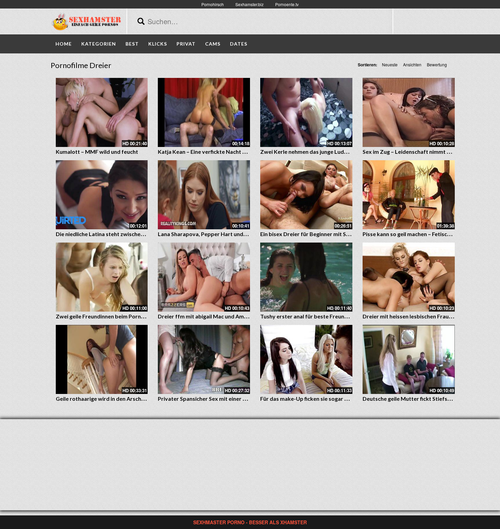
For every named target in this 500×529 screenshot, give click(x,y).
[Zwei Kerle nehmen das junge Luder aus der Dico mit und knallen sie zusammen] (306, 112)
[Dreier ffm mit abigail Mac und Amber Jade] (204, 277)
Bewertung (437, 64)
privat (186, 44)
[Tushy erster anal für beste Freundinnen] (306, 277)
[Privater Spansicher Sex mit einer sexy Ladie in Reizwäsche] (204, 359)
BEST (132, 44)
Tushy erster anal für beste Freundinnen (310, 316)
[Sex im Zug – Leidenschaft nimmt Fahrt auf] (409, 112)
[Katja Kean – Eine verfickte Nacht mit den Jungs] (204, 112)
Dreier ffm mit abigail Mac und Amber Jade (212, 316)
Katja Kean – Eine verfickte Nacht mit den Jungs (217, 151)
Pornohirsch (212, 4)
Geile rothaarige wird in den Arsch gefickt (108, 398)
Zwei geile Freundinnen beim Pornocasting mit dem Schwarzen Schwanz (146, 316)
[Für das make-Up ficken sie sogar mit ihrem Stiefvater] (306, 359)
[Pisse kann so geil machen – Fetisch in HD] (409, 194)
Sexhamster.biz (249, 4)
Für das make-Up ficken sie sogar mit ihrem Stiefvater (328, 398)
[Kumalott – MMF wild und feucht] (102, 112)
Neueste (390, 64)
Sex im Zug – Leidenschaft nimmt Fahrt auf (416, 151)
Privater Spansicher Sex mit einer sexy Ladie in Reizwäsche (231, 398)
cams (212, 44)
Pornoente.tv (287, 4)
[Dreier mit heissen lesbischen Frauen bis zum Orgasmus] (409, 277)
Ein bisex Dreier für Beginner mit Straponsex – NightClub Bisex (339, 234)
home (63, 44)
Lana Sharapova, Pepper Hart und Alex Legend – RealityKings (235, 234)
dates (238, 44)
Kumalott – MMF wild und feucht (97, 151)
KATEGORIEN (98, 44)
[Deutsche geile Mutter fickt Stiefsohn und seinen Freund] (409, 359)
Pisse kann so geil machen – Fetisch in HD (414, 234)
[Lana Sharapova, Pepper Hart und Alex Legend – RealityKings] (204, 194)
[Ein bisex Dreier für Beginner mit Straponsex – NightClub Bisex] (306, 194)
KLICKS (157, 44)
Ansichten (412, 64)
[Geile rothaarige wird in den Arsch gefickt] (102, 359)
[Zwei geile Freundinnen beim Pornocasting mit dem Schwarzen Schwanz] (102, 277)
